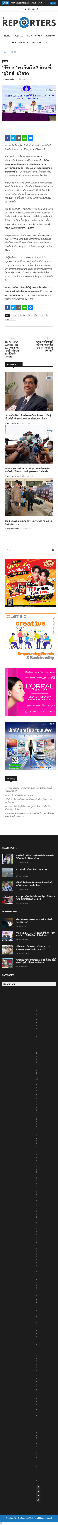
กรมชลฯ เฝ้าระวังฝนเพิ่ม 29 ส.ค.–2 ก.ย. (20, 801)
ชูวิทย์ (14, 321)
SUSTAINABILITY (37, 48)
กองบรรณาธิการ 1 (10, 85)
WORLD (48, 41)
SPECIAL (22, 48)
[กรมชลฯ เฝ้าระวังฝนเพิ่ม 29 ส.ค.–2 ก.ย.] (8, 879)
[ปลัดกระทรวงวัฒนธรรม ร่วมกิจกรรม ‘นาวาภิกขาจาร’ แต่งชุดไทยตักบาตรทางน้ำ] (8, 956)
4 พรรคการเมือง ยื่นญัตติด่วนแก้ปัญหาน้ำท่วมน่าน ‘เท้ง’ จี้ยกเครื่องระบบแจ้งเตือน (28, 813)
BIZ (28, 41)
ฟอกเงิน (22, 321)
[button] (51, 3)
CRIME (14, 57)
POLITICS (19, 41)
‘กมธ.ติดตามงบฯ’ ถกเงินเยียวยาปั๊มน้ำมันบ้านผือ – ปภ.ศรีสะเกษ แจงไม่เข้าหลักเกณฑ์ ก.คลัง (29, 821)
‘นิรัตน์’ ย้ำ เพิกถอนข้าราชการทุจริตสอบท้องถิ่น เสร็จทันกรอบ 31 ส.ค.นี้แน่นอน (29, 806)
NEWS (37, 41)
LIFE (12, 48)
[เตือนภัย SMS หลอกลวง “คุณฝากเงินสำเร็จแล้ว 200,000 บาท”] (8, 929)
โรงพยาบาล (39, 321)
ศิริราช (30, 321)
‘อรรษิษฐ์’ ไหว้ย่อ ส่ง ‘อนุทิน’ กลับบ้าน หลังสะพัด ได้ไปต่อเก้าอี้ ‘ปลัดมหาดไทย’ (28, 795)
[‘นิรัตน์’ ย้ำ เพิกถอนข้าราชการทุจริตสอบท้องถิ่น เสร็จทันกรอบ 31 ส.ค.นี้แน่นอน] (8, 892)
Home (7, 41)
